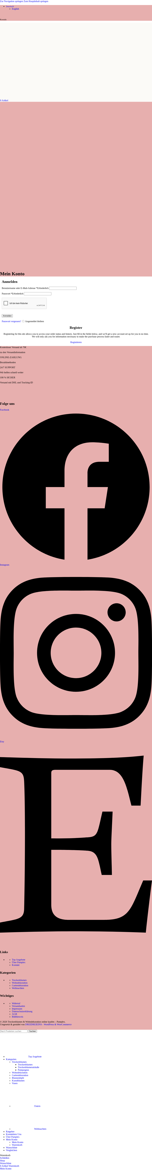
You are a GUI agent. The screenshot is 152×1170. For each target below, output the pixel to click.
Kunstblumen (18, 1080)
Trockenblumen (19, 980)
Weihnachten (18, 988)
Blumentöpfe (18, 1078)
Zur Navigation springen (12, 1)
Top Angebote (18, 959)
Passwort (12, 293)
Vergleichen (11, 1150)
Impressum (17, 1008)
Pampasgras (23, 1070)
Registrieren (76, 342)
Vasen (15, 1083)
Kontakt (15, 965)
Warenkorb (17, 1145)
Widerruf (16, 1003)
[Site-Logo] (15, 97)
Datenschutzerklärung (22, 1011)
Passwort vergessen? (11, 321)
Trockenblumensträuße (28, 1067)
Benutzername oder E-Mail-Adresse (25, 288)
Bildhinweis (17, 1016)
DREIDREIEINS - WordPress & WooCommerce (48, 1024)
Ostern (37, 1106)
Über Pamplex (18, 962)
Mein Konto (17, 1142)
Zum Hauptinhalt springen (36, 1)
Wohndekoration (19, 983)
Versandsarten (18, 1006)
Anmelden (7, 316)
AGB (14, 1014)
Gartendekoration (20, 985)
